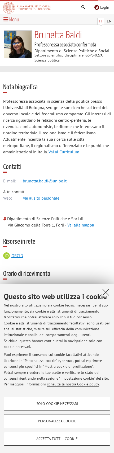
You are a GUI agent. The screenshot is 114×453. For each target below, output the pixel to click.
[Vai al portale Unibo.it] (27, 7)
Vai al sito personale (41, 198)
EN (109, 21)
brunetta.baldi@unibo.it (45, 180)
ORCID (17, 255)
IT (100, 21)
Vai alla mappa (80, 225)
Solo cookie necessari (57, 403)
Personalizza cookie (57, 421)
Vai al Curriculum (64, 151)
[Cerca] (83, 7)
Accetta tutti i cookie (57, 438)
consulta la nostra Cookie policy (73, 384)
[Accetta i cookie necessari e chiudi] (106, 292)
